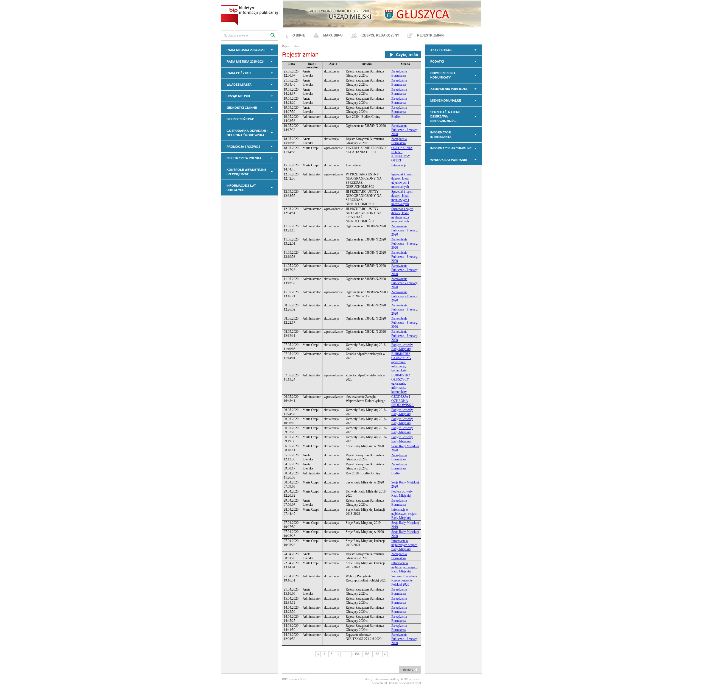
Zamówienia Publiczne (449, 89)
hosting (393, 682)
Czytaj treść (407, 54)
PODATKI (437, 61)
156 (376, 654)
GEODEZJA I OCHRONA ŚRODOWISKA (402, 401)
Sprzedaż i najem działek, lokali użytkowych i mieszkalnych (402, 180)
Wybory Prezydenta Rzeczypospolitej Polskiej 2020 (404, 580)
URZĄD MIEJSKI (238, 96)
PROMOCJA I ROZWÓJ (243, 146)
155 (366, 654)
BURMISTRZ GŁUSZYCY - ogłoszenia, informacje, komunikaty (401, 362)
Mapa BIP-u (333, 35)
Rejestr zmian (430, 35)
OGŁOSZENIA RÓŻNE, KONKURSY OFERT (401, 154)
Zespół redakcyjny (380, 35)
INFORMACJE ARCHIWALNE (451, 148)
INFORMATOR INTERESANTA (440, 134)
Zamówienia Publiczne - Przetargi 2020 (404, 130)
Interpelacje (398, 165)
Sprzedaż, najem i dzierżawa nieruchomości (445, 116)
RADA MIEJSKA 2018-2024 (245, 61)
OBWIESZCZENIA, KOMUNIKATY (443, 75)
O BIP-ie (298, 35)
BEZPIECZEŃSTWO (241, 119)
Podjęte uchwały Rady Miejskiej (402, 347)
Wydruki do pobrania (448, 159)
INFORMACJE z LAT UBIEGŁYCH (241, 188)
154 (357, 654)
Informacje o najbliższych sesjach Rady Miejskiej (404, 514)
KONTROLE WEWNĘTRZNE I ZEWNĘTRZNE (246, 172)
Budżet (395, 117)
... (346, 654)
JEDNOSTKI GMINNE (242, 107)
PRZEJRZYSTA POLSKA (244, 158)
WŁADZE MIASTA (239, 84)
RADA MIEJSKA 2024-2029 (245, 50)
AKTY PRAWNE (441, 50)
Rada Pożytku (239, 73)
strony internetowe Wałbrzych (384, 679)
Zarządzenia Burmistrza (399, 73)
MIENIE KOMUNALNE (445, 100)
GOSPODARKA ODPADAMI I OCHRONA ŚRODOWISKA (247, 133)
